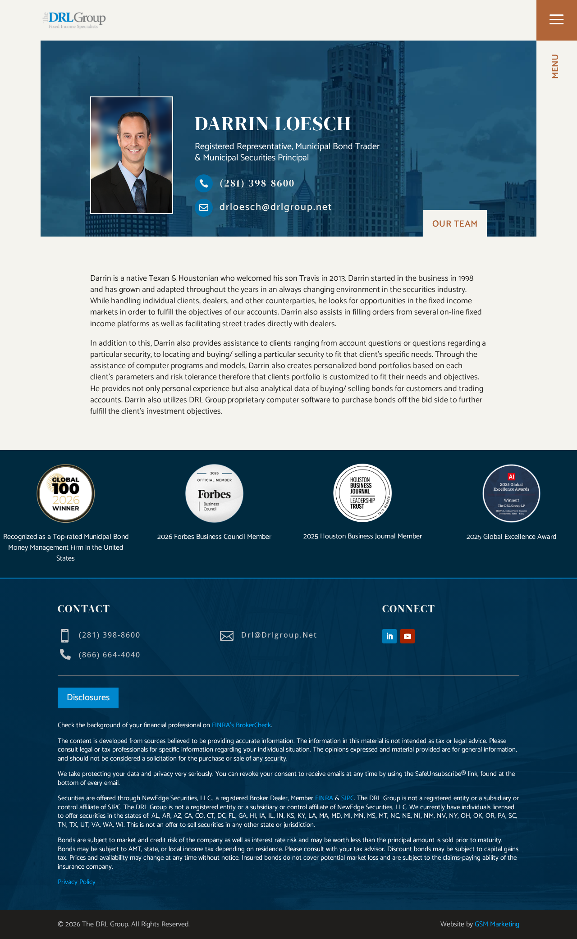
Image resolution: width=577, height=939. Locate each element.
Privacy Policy (77, 882)
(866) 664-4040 (110, 655)
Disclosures (88, 697)
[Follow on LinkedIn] (389, 636)
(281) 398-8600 (257, 183)
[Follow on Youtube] (407, 636)
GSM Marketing (497, 924)
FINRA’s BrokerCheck (241, 725)
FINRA (324, 798)
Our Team (455, 224)
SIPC (347, 798)
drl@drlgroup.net (279, 635)
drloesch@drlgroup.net (276, 207)
